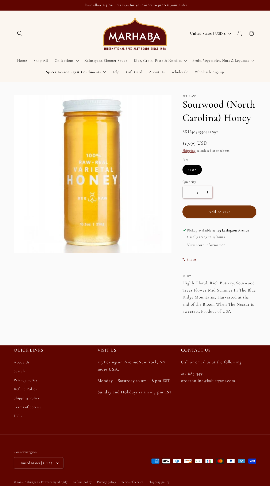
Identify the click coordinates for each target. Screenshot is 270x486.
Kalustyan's (32, 481)
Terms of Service (27, 407)
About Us (22, 362)
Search (19, 371)
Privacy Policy (26, 380)
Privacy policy (106, 481)
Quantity (189, 181)
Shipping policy (159, 481)
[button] (20, 33)
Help (18, 416)
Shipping (189, 150)
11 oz (192, 169)
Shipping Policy (27, 398)
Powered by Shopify (54, 481)
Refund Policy (25, 389)
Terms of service (132, 481)
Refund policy (82, 481)
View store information (206, 244)
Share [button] (191, 259)
